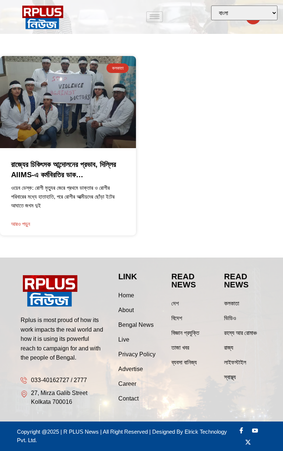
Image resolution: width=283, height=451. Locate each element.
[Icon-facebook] (241, 430)
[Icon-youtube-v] (255, 430)
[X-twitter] (248, 442)
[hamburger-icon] (154, 16)
